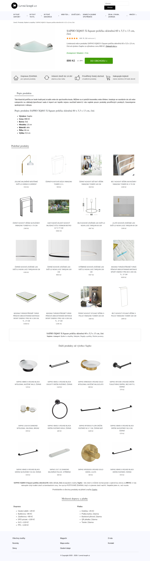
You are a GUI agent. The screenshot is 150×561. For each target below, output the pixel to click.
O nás (110, 538)
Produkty (20, 22)
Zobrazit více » (111, 46)
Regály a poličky (86, 336)
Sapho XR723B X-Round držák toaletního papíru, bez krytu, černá (122, 384)
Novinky (15, 543)
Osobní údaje (65, 548)
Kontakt (111, 543)
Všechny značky (18, 538)
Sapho (81, 46)
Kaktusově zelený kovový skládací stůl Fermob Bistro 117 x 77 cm (58, 225)
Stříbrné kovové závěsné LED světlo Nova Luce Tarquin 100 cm (91, 269)
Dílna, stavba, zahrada (113, 16)
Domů (15, 22)
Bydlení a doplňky (29, 22)
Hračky (132, 14)
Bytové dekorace (48, 16)
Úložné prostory (97, 336)
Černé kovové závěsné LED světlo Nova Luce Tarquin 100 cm (58, 269)
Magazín (63, 538)
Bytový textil (33, 16)
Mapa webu (64, 543)
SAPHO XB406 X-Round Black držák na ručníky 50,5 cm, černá (122, 428)
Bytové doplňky (17, 16)
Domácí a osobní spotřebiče (89, 16)
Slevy (14, 548)
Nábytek (64, 14)
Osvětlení (75, 14)
